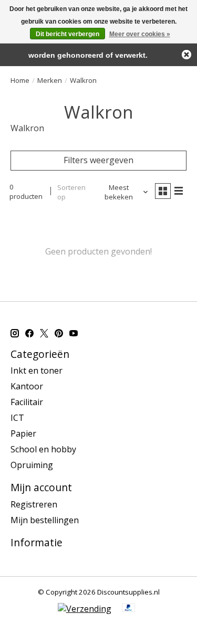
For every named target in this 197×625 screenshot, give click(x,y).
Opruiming (32, 465)
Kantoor (27, 386)
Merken (49, 80)
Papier (23, 433)
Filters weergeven (98, 160)
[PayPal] (129, 608)
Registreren (34, 504)
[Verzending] (84, 609)
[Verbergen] (186, 54)
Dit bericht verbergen (67, 34)
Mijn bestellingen (45, 520)
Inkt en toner (37, 370)
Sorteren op (71, 192)
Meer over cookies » (139, 34)
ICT (17, 417)
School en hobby (43, 449)
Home (20, 80)
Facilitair (27, 402)
